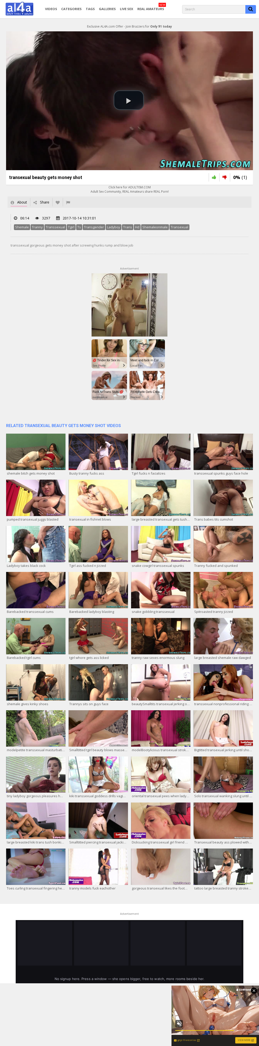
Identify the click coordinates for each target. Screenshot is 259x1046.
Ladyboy (113, 227)
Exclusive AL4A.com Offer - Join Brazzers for (129, 26)
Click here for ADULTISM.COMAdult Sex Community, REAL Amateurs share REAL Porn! (130, 189)
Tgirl (71, 227)
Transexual (179, 227)
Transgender (94, 227)
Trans (127, 227)
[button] (129, 100)
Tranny (37, 227)
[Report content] (68, 202)
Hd (137, 227)
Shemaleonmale (155, 227)
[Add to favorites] (58, 202)
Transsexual (55, 227)
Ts (79, 227)
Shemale (22, 227)
